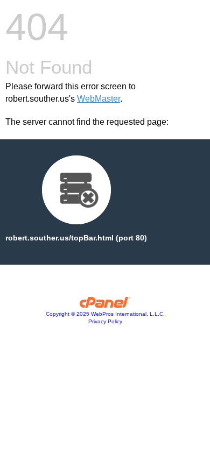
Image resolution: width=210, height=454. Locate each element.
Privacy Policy (105, 321)
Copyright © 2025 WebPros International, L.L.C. (105, 314)
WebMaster (98, 98)
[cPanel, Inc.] (105, 305)
